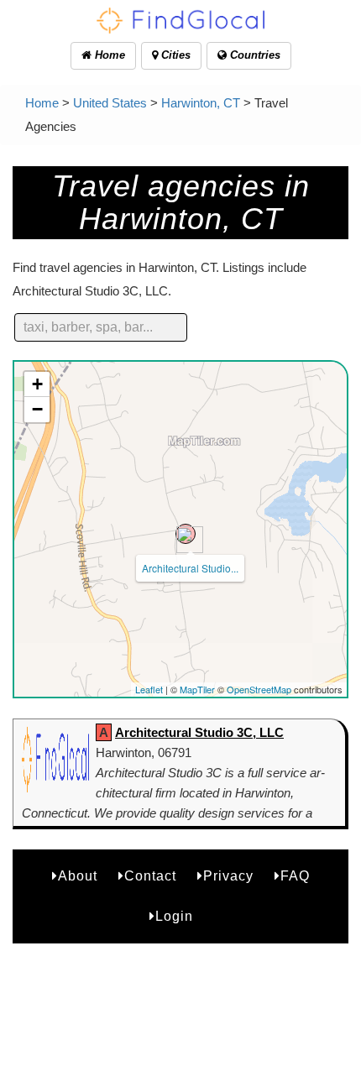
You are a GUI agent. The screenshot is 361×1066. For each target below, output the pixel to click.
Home (108, 55)
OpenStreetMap (259, 689)
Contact (150, 876)
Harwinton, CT (200, 103)
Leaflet (149, 689)
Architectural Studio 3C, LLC (199, 732)
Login (174, 916)
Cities (174, 55)
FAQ (295, 876)
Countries (253, 55)
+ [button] (37, 384)
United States (110, 103)
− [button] (37, 409)
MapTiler (197, 689)
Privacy (228, 876)
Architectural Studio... (190, 568)
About (77, 876)
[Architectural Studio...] (185, 534)
